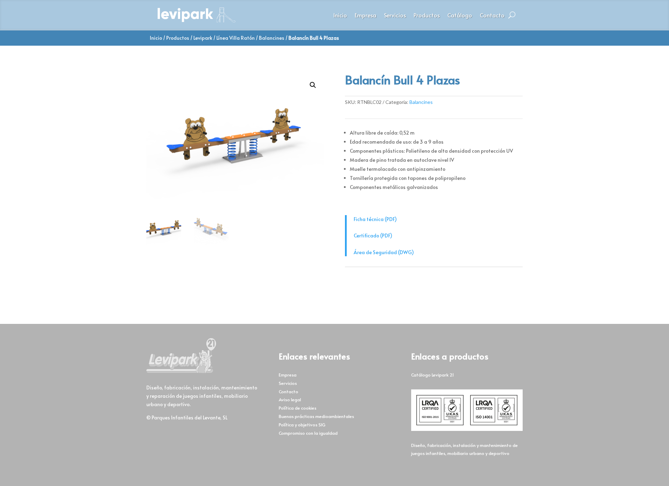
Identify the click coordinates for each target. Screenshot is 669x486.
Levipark (202, 38)
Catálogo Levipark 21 (432, 375)
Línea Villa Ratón (235, 38)
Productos (427, 16)
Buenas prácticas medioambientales (316, 416)
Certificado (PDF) (373, 235)
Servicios (395, 16)
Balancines (271, 38)
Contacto (492, 16)
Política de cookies (297, 408)
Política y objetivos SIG (302, 425)
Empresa (365, 16)
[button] (313, 85)
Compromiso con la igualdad (308, 433)
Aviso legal (290, 399)
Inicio (340, 16)
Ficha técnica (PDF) (375, 219)
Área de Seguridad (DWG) (384, 252)
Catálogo (459, 16)
